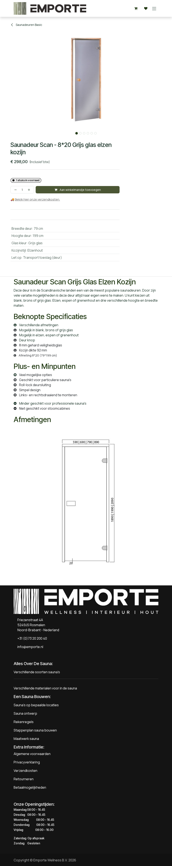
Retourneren (24, 779)
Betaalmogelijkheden (30, 787)
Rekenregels (24, 721)
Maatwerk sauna (26, 738)
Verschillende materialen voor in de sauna (45, 688)
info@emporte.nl (29, 646)
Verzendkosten (25, 770)
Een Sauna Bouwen (32, 696)
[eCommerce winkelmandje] (136, 8)
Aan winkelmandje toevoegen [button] (80, 190)
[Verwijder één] (15, 189)
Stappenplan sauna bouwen (35, 730)
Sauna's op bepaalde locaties (36, 705)
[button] (8, 132)
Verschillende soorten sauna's (37, 672)
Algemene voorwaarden (32, 753)
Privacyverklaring (27, 762)
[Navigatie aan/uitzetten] (154, 8)
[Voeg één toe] (30, 189)
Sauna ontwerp (25, 713)
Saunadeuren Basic (28, 25)
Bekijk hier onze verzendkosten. (37, 199)
